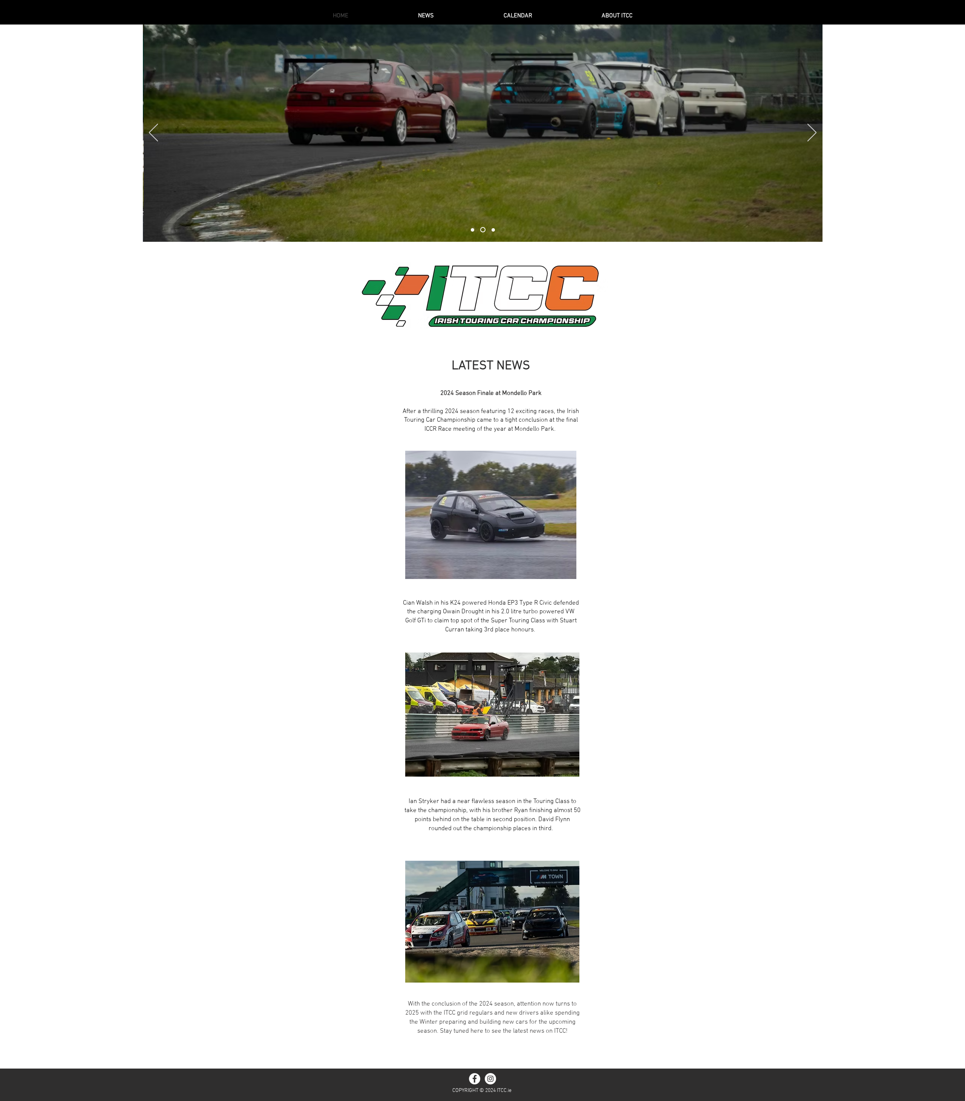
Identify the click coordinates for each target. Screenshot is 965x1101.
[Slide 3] (493, 230)
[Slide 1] (472, 230)
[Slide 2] (483, 229)
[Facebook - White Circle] (474, 1078)
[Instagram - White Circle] (490, 1078)
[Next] (811, 133)
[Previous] (153, 133)
